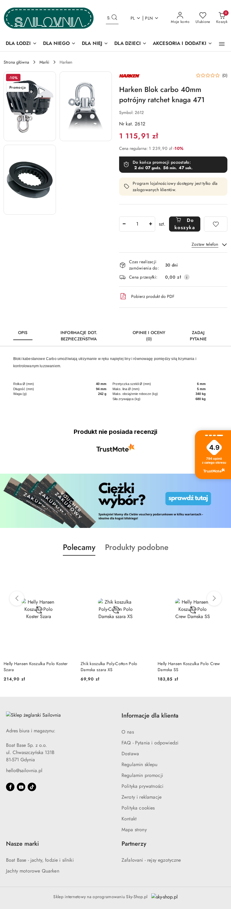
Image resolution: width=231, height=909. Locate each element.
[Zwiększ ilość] (150, 224)
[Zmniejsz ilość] (123, 224)
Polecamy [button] (79, 547)
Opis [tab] (23, 333)
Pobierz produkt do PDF (152, 296)
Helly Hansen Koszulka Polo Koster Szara (36, 667)
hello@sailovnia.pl (24, 770)
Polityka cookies (138, 807)
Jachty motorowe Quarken (32, 870)
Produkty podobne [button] (136, 547)
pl (133, 18)
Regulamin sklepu (140, 764)
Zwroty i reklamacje (142, 797)
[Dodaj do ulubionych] (215, 224)
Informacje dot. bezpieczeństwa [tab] (78, 336)
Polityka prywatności (142, 786)
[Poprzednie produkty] (16, 598)
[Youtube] (21, 787)
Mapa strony (134, 829)
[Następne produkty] (214, 598)
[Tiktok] (32, 787)
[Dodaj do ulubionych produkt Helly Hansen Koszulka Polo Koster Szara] (66, 569)
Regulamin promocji (142, 775)
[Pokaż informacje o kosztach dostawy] (186, 277)
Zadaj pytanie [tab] (198, 336)
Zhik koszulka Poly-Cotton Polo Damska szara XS (109, 667)
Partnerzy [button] (134, 843)
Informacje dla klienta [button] (150, 715)
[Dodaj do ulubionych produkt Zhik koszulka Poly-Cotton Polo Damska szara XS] (143, 569)
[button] (221, 44)
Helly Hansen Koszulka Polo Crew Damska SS (189, 667)
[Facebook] (10, 787)
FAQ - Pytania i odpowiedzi (150, 742)
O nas (128, 731)
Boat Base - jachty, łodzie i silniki (40, 860)
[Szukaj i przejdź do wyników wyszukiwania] (114, 18)
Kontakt (129, 818)
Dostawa (130, 753)
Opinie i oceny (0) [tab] (149, 336)
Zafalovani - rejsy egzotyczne (151, 860)
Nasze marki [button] (22, 843)
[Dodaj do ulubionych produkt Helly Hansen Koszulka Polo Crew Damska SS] (220, 569)
